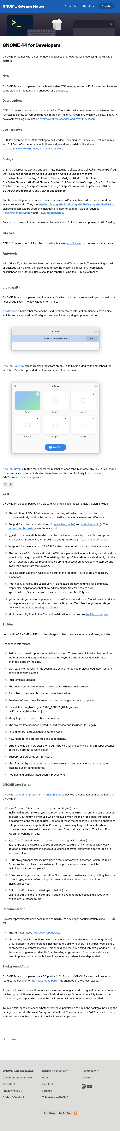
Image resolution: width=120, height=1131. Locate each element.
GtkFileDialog (86, 204)
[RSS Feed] (75, 1113)
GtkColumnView (12, 148)
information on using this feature (38, 607)
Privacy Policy (12, 1090)
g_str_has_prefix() (64, 524)
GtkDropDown (53, 148)
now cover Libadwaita (46, 932)
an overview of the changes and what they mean (65, 118)
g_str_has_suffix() (91, 524)
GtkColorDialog (48, 204)
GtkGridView (30, 148)
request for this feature (22, 528)
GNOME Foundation (54, 1070)
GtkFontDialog (68, 204)
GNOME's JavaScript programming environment (32, 794)
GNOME (8, 1084)
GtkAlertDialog (105, 204)
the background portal (44, 980)
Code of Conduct (14, 1097)
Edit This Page (65, 1113)
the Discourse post (96, 614)
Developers (89, 1070)
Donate (106, 6)
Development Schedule (17, 1077)
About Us (88, 6)
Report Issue (49, 1113)
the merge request (98, 539)
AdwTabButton (12, 468)
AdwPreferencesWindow (17, 212)
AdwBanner (74, 243)
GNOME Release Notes (23, 6)
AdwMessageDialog (50, 212)
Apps (45, 1077)
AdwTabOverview (13, 365)
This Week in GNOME (55, 1097)
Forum (46, 1090)
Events (46, 1084)
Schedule (70, 6)
